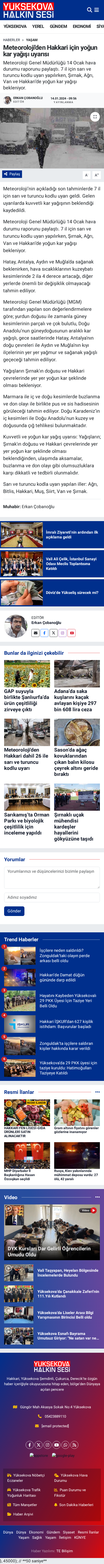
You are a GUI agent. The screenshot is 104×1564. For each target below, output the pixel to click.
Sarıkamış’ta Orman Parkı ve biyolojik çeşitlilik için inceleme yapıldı (26, 824)
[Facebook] (44, 633)
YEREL (38, 26)
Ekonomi (36, 1532)
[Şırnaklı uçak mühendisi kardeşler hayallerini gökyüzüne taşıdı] (77, 796)
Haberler (11, 40)
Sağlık (37, 1537)
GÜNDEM (58, 26)
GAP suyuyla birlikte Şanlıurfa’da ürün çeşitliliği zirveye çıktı (26, 700)
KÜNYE (80, 1537)
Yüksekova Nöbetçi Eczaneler (26, 1478)
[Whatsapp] (65, 1445)
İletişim (65, 1537)
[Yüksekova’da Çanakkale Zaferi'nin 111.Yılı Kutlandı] (18, 1293)
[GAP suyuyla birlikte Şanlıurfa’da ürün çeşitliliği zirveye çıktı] (27, 673)
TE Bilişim (64, 1551)
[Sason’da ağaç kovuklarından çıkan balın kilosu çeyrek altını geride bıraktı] (77, 732)
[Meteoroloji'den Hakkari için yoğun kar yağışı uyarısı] (52, 138)
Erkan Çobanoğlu (46, 622)
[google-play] (63, 1456)
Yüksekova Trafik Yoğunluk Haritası (24, 1492)
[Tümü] (97, 1092)
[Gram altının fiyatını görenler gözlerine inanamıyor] (77, 1112)
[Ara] (89, 9)
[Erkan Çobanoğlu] (15, 625)
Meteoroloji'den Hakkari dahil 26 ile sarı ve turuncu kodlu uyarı (26, 759)
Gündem (53, 1532)
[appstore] (39, 1456)
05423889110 (55, 1416)
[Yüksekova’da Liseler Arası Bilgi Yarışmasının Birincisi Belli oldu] (18, 1314)
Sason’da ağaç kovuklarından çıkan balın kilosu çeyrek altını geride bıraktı (76, 762)
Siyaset (69, 1532)
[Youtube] (71, 633)
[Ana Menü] (96, 9)
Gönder (14, 911)
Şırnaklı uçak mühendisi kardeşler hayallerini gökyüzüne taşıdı (73, 827)
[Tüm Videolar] (97, 1197)
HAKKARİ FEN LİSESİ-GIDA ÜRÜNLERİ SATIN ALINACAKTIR (24, 1132)
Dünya (8, 1532)
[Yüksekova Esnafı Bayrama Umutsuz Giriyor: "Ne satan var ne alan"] (18, 1335)
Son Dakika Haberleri (76, 1505)
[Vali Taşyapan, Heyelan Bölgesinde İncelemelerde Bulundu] (18, 1272)
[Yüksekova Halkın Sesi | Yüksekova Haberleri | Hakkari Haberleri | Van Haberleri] (28, 10)
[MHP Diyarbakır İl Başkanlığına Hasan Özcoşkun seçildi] (27, 1155)
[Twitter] (54, 633)
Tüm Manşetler (25, 1505)
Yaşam (31, 40)
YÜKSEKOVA (15, 26)
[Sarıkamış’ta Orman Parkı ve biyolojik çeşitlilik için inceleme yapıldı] (27, 796)
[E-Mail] (35, 633)
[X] (39, 1445)
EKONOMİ (82, 26)
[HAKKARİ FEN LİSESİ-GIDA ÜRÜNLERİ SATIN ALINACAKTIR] (27, 1112)
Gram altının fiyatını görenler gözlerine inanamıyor (76, 1130)
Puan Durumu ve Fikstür (70, 1492)
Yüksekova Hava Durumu (71, 1478)
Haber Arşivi (23, 1514)
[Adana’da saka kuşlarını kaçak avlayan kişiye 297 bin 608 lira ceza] (77, 673)
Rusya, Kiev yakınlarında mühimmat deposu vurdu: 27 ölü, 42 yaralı (76, 1175)
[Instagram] (63, 633)
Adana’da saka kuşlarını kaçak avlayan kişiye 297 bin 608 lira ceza (75, 700)
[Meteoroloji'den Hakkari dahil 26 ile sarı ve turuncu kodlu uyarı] (27, 732)
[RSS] (74, 1445)
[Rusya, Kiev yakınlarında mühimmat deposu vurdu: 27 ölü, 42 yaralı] (77, 1155)
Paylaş (14, 174)
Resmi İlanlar (88, 1532)
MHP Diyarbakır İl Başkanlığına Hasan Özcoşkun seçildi (19, 1175)
